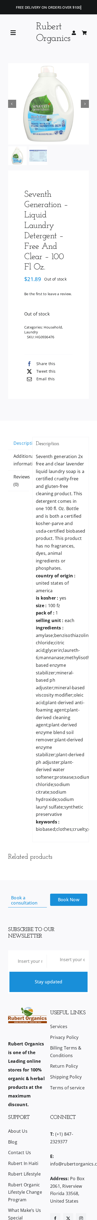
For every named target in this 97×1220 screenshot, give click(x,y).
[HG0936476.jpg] (48, 103)
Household (53, 327)
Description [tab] (21, 443)
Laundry (31, 332)
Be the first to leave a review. (48, 293)
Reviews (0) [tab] (21, 480)
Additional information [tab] (21, 460)
